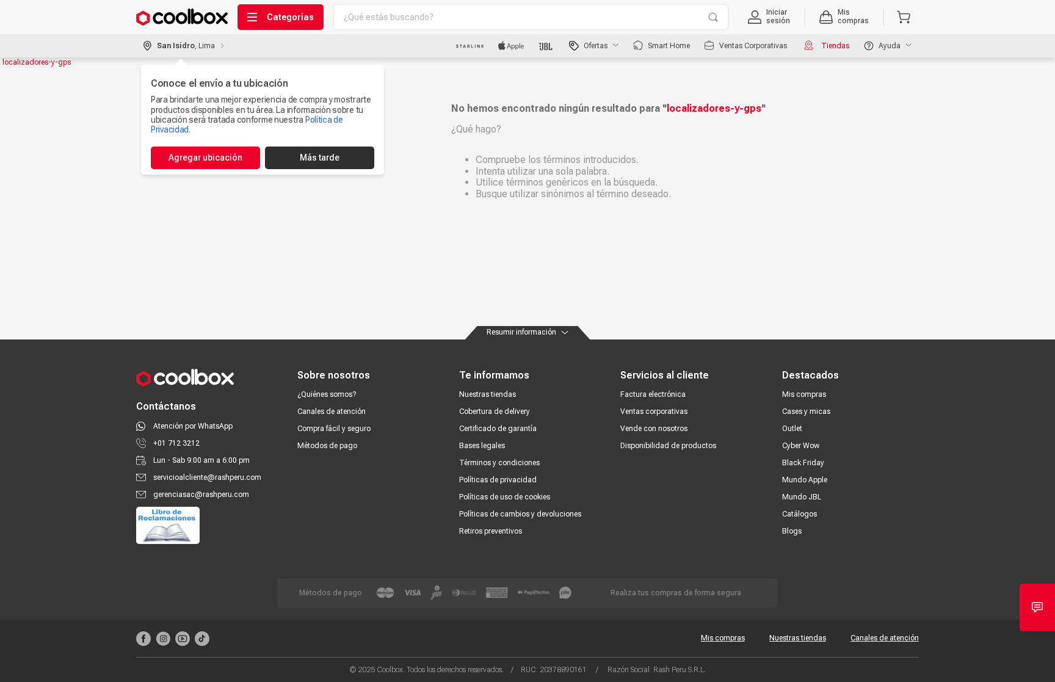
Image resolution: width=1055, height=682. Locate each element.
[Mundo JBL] (547, 46)
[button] (769, 17)
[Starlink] (470, 46)
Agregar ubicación (205, 157)
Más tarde (319, 157)
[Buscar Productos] (713, 17)
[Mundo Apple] (511, 46)
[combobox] (530, 17)
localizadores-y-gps (36, 62)
